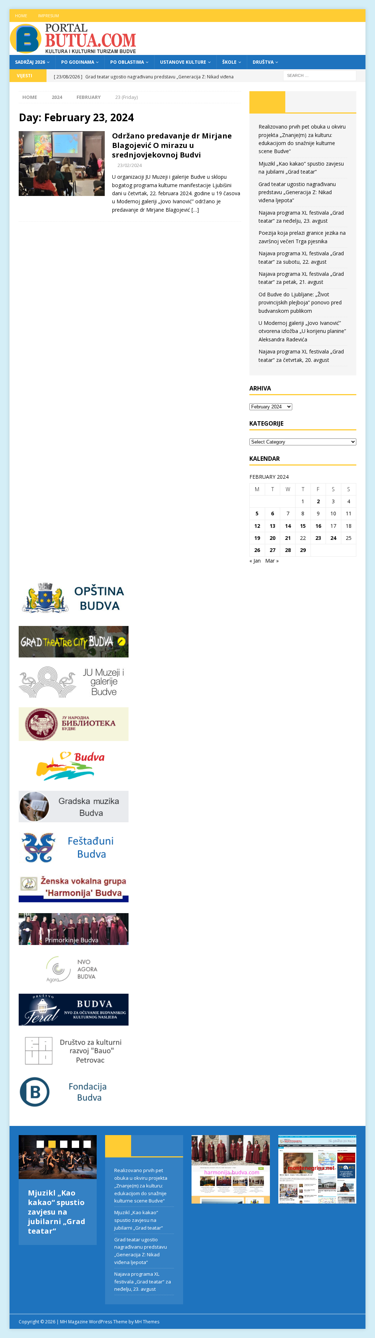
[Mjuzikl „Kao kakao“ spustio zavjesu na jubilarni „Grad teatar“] (58, 1157)
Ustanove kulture (183, 62)
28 (288, 549)
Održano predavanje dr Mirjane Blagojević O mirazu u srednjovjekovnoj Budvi (172, 145)
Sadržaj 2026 (30, 62)
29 (303, 549)
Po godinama (77, 62)
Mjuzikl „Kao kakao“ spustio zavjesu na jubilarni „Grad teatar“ (56, 1212)
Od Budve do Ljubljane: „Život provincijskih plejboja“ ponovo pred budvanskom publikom (300, 302)
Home (21, 15)
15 (303, 525)
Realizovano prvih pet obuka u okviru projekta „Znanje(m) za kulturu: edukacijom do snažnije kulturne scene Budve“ (140, 1185)
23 (318, 537)
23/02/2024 (130, 165)
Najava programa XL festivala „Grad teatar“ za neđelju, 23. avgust (142, 1282)
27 (272, 549)
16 (318, 525)
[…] (195, 209)
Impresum (48, 15)
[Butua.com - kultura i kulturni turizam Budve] (74, 50)
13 (272, 525)
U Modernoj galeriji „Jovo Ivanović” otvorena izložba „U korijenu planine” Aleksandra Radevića (302, 331)
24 (333, 537)
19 (257, 537)
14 (288, 525)
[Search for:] (319, 74)
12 (257, 525)
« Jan (255, 560)
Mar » (272, 560)
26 (257, 549)
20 (272, 537)
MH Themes (147, 1322)
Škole (229, 62)
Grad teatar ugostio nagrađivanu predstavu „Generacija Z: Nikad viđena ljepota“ (297, 192)
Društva (263, 62)
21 (288, 537)
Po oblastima (127, 62)
